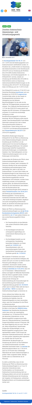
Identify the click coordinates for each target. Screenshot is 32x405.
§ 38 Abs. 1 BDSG (10, 289)
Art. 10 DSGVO (21, 253)
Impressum (7, 401)
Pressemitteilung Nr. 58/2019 (14, 130)
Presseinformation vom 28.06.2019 (16, 191)
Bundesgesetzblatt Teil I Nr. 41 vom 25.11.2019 (14, 393)
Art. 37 (13, 215)
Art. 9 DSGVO (14, 245)
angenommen (22, 94)
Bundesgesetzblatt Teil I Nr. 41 (13, 61)
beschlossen (19, 92)
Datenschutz (14, 401)
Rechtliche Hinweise (23, 401)
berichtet (24, 346)
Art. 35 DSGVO (23, 285)
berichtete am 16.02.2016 (16, 269)
